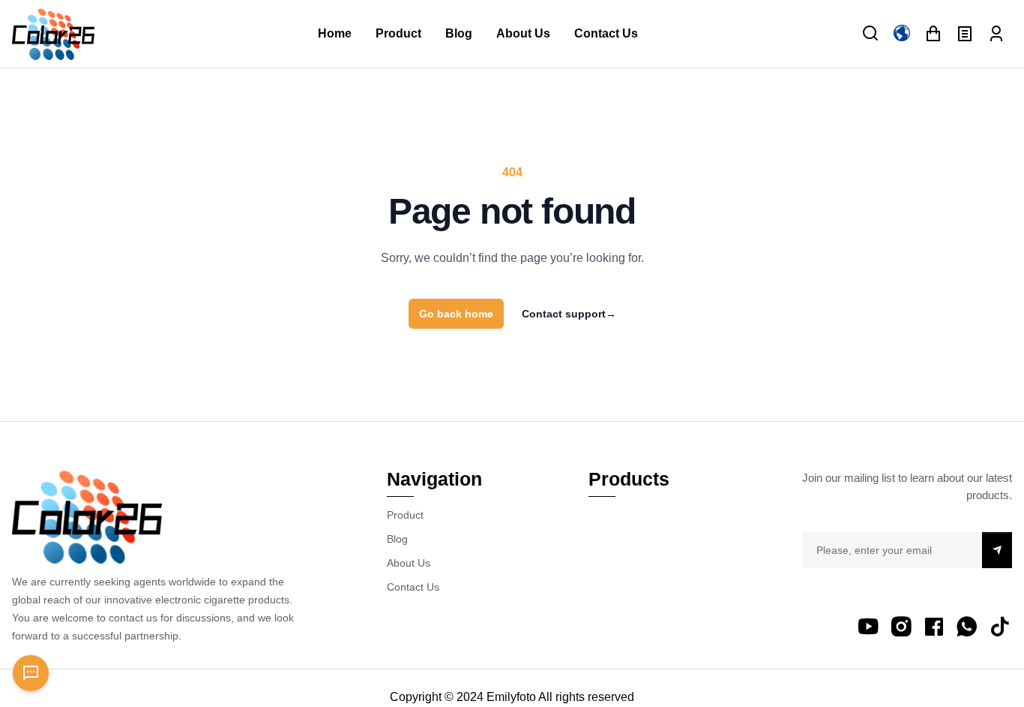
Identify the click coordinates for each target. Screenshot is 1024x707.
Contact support (569, 314)
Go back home (456, 314)
